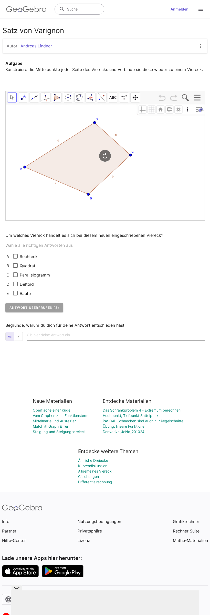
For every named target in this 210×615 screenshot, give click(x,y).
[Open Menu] (201, 9)
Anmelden (179, 9)
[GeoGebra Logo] (26, 9)
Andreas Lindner (36, 45)
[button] (34, 307)
